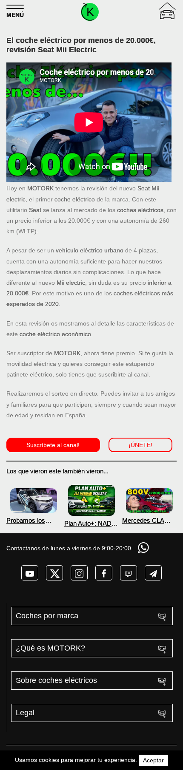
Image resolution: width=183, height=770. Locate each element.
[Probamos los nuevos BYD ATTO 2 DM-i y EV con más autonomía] (33, 500)
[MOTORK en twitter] (54, 572)
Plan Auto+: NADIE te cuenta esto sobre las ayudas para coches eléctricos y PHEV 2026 (90, 523)
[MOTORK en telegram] (153, 572)
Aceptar (153, 760)
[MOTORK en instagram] (79, 572)
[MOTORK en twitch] (128, 572)
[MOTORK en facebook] (103, 572)
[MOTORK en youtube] (29, 572)
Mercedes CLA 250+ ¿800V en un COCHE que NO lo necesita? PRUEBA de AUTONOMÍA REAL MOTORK (148, 520)
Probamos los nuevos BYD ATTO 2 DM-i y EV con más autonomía (33, 520)
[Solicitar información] (144, 548)
